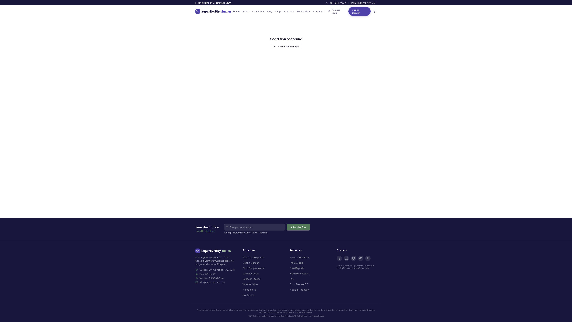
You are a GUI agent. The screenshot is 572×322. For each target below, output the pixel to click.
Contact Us (249, 295)
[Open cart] (375, 11)
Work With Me (250, 284)
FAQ (292, 278)
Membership (249, 289)
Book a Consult (356, 11)
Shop (278, 11)
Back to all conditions (288, 46)
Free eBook (296, 262)
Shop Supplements (253, 268)
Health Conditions (300, 257)
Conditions (258, 11)
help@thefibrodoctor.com (212, 282)
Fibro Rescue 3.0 (299, 284)
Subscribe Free (298, 227)
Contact (317, 11)
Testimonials (303, 11)
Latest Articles (251, 273)
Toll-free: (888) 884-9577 (211, 278)
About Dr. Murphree (253, 257)
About (246, 11)
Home (236, 11)
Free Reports (297, 268)
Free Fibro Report (299, 273)
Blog (269, 11)
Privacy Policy (318, 316)
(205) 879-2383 (207, 274)
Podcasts (289, 11)
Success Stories (252, 278)
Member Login (335, 11)
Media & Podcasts (300, 289)
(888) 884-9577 (337, 2)
